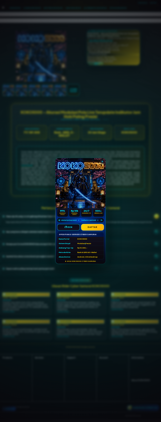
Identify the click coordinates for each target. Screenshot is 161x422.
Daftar (92, 227)
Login (68, 227)
